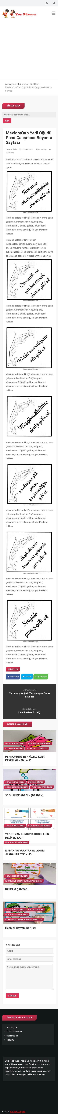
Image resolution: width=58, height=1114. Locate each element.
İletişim (10, 1040)
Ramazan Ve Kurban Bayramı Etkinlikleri (23, 881)
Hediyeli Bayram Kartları (20, 927)
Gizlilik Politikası (14, 1031)
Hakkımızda (12, 1036)
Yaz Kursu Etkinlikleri (36, 748)
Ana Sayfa (12, 1027)
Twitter (28, 676)
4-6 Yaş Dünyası (17, 1111)
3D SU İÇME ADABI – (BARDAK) (24, 795)
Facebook (14, 676)
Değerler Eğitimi (35, 782)
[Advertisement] (29, 49)
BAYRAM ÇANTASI (16, 889)
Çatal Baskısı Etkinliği (29, 712)
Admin (14, 149)
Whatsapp (42, 676)
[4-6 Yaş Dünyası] (19, 17)
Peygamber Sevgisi (13, 748)
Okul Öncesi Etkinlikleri (39, 743)
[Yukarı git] (53, 1109)
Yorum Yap (42, 149)
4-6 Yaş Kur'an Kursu (14, 743)
